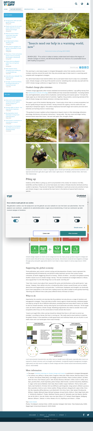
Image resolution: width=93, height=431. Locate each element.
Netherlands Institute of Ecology (38, 93)
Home (6, 9)
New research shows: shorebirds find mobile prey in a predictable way (13, 70)
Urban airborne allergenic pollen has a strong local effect (12, 63)
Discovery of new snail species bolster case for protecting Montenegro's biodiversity (14, 55)
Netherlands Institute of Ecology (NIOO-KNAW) (57, 51)
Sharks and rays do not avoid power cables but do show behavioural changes (14, 27)
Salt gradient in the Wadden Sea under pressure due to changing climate (13, 127)
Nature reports (15, 9)
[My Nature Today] (88, 3)
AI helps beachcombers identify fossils (12, 42)
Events (50, 9)
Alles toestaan (72, 233)
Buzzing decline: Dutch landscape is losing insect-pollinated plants (13, 114)
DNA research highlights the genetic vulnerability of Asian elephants (13, 48)
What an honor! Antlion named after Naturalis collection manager (12, 35)
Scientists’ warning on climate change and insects (50, 373)
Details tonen (78, 227)
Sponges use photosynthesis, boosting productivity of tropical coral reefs (14, 83)
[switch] (36, 220)
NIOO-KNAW (33, 402)
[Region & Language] (82, 3)
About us (41, 9)
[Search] (76, 3)
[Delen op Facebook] (80, 67)
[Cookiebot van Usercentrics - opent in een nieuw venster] (78, 196)
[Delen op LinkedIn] (85, 67)
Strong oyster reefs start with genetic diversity (14, 21)
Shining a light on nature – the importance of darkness (14, 108)
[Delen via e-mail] (88, 67)
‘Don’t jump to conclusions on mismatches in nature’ (14, 121)
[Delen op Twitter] (83, 67)
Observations (29, 9)
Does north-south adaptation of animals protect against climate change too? (14, 101)
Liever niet (46, 233)
